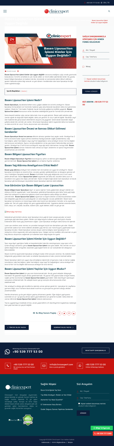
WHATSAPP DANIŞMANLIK (95, 350)
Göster (24, 91)
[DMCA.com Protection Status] (27, 420)
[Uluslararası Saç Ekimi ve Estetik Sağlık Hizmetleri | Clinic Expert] (57, 11)
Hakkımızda (45, 442)
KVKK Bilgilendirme (58, 442)
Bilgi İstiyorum (103, 428)
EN (104, 2)
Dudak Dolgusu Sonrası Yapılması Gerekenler (57, 409)
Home (72, 20)
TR (108, 2)
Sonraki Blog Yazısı (62, 327)
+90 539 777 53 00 (95, 103)
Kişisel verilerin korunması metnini (94, 80)
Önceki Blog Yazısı (17, 327)
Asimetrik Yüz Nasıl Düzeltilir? (52, 400)
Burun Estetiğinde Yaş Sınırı (51, 390)
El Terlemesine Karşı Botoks (51, 404)
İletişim (70, 442)
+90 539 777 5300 (103, 433)
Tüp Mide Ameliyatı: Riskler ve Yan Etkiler (56, 395)
